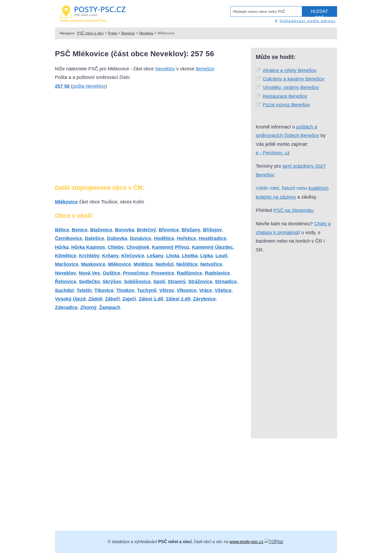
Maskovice (93, 264)
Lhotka (190, 255)
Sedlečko (89, 281)
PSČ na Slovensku (294, 210)
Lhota (172, 255)
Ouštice (111, 273)
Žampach (109, 307)
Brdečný (146, 230)
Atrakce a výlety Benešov (290, 70)
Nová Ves (89, 273)
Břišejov (212, 230)
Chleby (116, 247)
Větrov (166, 290)
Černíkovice (68, 238)
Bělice (62, 230)
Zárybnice (204, 299)
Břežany (191, 230)
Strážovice (200, 281)
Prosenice (162, 273)
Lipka (206, 255)
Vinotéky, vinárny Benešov (291, 87)
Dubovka (117, 238)
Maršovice (66, 264)
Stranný (177, 281)
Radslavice (217, 273)
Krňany (110, 255)
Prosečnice (136, 273)
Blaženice (101, 230)
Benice (79, 230)
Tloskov (125, 290)
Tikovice (104, 290)
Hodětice (164, 238)
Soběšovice (137, 281)
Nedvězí (164, 264)
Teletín (84, 290)
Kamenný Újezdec (212, 247)
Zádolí (95, 299)
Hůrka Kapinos (88, 247)
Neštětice (187, 264)
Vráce (205, 290)
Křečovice (132, 255)
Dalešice (94, 238)
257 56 (62, 86)
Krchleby (89, 255)
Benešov (128, 33)
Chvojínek (137, 247)
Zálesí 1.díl (151, 299)
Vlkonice (187, 290)
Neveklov (146, 33)
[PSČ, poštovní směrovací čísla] (274, 541)
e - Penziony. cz (273, 152)
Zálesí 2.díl (178, 299)
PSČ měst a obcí (90, 33)
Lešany (155, 255)
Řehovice (65, 281)
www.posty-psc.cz (246, 541)
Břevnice (169, 230)
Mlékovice (66, 202)
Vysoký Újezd (70, 299)
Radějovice (189, 273)
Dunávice (140, 238)
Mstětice (143, 264)
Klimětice (65, 255)
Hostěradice (212, 238)
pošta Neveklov (89, 86)
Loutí (221, 255)
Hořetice (186, 238)
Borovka (124, 230)
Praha (112, 33)
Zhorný (88, 307)
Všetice (223, 290)
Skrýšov (112, 281)
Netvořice (211, 264)
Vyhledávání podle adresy (307, 21)
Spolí (159, 281)
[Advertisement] (100, 139)
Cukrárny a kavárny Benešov (293, 79)
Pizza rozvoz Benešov (286, 104)
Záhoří (112, 299)
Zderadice (66, 307)
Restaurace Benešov (285, 96)
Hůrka (62, 247)
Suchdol (64, 290)
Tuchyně (147, 290)
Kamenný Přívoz (170, 247)
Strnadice (226, 281)
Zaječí (129, 299)
